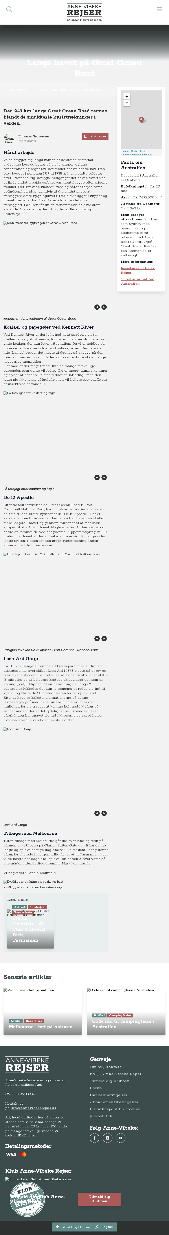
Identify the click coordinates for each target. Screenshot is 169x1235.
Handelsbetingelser (108, 1095)
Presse (96, 1088)
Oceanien (40, 90)
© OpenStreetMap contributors (137, 152)
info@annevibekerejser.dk (33, 1108)
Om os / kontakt (105, 1067)
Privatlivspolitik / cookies (115, 1109)
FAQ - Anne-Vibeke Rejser (115, 1074)
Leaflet (125, 151)
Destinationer (19, 90)
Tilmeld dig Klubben (110, 1081)
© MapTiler (137, 151)
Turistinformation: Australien (137, 281)
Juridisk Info (102, 1116)
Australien (59, 90)
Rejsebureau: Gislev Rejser (138, 270)
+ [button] (126, 96)
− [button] (126, 103)
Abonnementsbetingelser (114, 1102)
